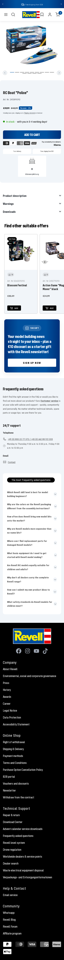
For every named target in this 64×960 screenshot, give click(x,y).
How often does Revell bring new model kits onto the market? (29, 518)
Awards (7, 697)
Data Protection (12, 718)
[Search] (13, 15)
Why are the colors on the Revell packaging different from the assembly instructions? (29, 506)
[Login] (50, 15)
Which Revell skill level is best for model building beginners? (27, 494)
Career (6, 704)
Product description (14, 196)
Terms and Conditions (15, 763)
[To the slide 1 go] (12, 72)
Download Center (12, 822)
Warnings (8, 204)
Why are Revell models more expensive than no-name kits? (29, 531)
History (7, 690)
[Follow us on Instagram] (27, 651)
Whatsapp (9, 913)
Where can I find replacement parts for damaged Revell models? (27, 543)
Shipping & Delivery (13, 749)
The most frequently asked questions (30, 480)
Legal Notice (10, 711)
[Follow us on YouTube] (36, 651)
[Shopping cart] (57, 15)
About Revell (10, 669)
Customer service (49, 401)
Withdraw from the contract (18, 798)
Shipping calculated (29, 113)
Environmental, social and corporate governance (29, 676)
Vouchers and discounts (16, 784)
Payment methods (13, 756)
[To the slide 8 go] (47, 72)
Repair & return (11, 815)
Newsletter (9, 791)
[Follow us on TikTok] (45, 651)
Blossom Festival (17, 285)
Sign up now (32, 363)
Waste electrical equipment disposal (23, 871)
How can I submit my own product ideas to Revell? (28, 592)
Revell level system (14, 843)
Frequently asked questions (18, 836)
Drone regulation (12, 850)
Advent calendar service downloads (22, 829)
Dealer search (10, 864)
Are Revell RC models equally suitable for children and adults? (28, 567)
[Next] (59, 73)
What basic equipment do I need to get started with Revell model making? (26, 555)
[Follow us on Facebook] (19, 651)
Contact (11, 462)
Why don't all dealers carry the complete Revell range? (28, 579)
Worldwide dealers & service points (22, 857)
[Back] (5, 73)
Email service (10, 895)
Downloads (9, 212)
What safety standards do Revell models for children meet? (29, 604)
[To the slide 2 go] (17, 72)
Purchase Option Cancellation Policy (23, 770)
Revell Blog (9, 920)
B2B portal (9, 777)
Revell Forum (10, 927)
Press (6, 683)
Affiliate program (12, 934)
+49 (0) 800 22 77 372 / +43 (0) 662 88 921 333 (30, 439)
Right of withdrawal (14, 742)
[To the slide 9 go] (52, 72)
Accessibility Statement (16, 725)
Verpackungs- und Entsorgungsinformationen (27, 878)
